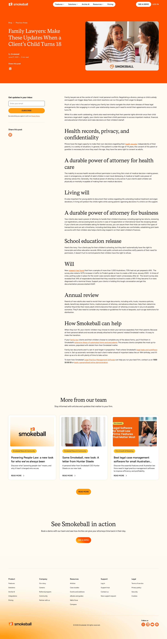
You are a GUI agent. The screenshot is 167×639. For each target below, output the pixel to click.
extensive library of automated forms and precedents (96, 342)
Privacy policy (136, 588)
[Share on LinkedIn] (10, 69)
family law (74, 340)
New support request (108, 596)
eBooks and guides (76, 596)
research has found (76, 270)
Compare (73, 604)
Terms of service (137, 583)
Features (11, 583)
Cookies (134, 596)
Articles (72, 583)
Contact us (105, 592)
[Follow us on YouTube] (152, 624)
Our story (42, 583)
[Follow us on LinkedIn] (148, 624)
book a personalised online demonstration (91, 362)
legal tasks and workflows (147, 350)
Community (43, 596)
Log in (103, 583)
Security (135, 592)
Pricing (10, 600)
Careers (42, 588)
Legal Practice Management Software (99, 360)
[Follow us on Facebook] (157, 624)
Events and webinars (77, 592)
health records (131, 144)
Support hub (105, 588)
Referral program (45, 592)
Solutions (11, 588)
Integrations (12, 596)
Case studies (74, 588)
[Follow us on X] (143, 624)
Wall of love (74, 600)
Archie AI (11, 592)
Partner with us (44, 600)
